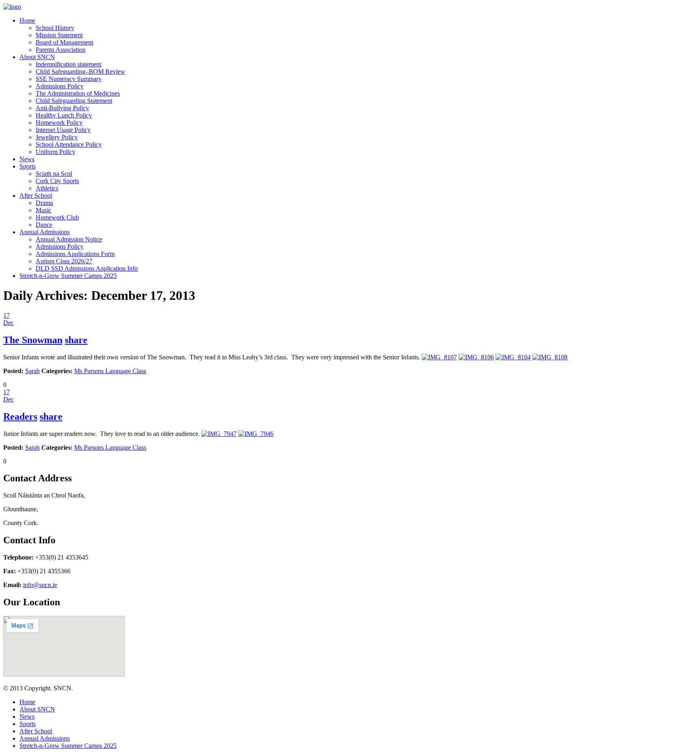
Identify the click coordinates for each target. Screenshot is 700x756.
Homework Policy (59, 122)
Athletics (47, 188)
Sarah (32, 370)
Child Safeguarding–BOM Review (80, 71)
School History (55, 27)
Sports (27, 166)
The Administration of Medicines (78, 93)
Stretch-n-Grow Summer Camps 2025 (68, 275)
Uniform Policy (55, 151)
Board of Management (64, 42)
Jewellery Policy (57, 137)
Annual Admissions (44, 232)
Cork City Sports (57, 180)
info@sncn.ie (40, 584)
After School (35, 195)
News (26, 159)
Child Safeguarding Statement (74, 100)
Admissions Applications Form (75, 253)
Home (27, 20)
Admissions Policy (59, 86)
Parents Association (60, 49)
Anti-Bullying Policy (62, 108)
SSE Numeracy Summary (69, 78)
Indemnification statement (68, 64)
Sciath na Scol (54, 173)
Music (43, 210)
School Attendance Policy (69, 144)
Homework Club (57, 217)
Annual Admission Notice (69, 239)
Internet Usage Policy (63, 129)
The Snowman (32, 340)
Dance (44, 224)
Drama (44, 202)
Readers (20, 416)
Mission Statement (59, 35)
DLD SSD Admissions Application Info (87, 268)
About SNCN (37, 56)
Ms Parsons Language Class (110, 370)
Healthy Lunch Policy (64, 115)
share (76, 340)
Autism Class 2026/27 (64, 261)
